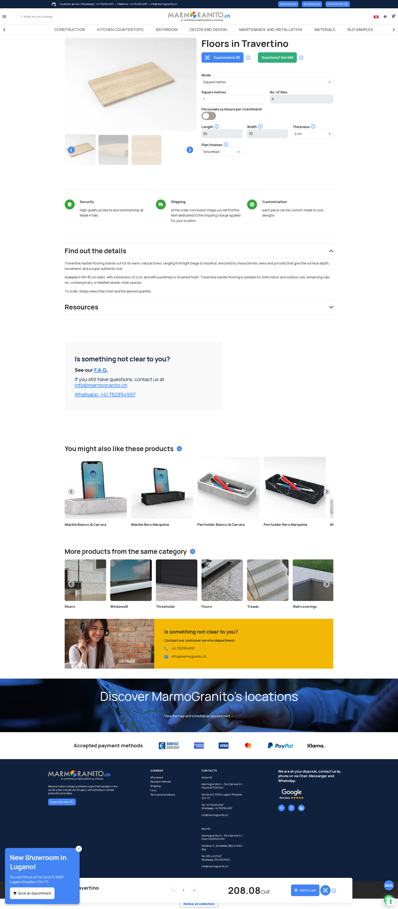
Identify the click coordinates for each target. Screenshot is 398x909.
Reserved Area (288, 4)
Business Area (312, 4)
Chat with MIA (335, 4)
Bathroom (166, 29)
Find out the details (95, 250)
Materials (324, 29)
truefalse (208, 116)
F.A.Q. (101, 369)
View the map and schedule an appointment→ (199, 716)
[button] (80, 149)
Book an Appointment (34, 893)
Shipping (155, 786)
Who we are (156, 777)
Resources (81, 307)
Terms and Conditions (162, 794)
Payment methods (160, 781)
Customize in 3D (227, 57)
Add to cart (308, 890)
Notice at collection (199, 904)
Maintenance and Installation (270, 29)
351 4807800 (222, 859)
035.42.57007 (214, 856)
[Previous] (4, 30)
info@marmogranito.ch (101, 385)
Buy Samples (360, 29)
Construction (69, 29)
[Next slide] (190, 150)
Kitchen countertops (120, 29)
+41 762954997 (105, 4)
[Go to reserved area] (385, 16)
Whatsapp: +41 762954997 (105, 394)
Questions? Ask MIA (277, 57)
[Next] (394, 30)
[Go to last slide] (71, 150)
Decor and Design (208, 29)
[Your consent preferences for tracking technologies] (391, 902)
